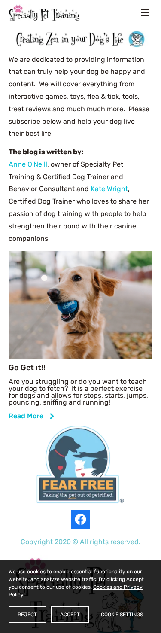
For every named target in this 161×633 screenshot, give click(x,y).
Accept (70, 615)
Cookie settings (122, 615)
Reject (27, 615)
